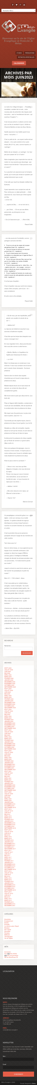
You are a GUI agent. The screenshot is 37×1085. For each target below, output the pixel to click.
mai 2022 (7, 756)
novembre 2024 (9, 704)
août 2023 (7, 730)
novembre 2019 (9, 804)
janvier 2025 (8, 701)
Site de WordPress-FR (11, 957)
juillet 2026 (8, 670)
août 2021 (7, 771)
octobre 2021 (9, 768)
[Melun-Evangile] (18, 35)
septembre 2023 (10, 728)
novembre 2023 (9, 725)
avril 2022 (7, 757)
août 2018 (7, 830)
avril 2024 (7, 716)
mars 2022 (8, 759)
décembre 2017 (9, 843)
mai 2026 (7, 673)
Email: (4, 1064)
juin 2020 (7, 795)
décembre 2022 (9, 744)
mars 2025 (8, 697)
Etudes (19, 53)
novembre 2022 (9, 745)
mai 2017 (7, 856)
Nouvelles (7, 931)
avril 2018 (7, 837)
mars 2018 (8, 838)
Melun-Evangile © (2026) (8, 1082)
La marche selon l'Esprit (11, 926)
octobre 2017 (9, 847)
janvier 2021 (8, 783)
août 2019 (7, 809)
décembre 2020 (9, 785)
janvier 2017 (8, 862)
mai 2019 (7, 814)
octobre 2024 (9, 706)
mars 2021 (8, 780)
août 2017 (7, 850)
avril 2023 (7, 737)
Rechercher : (7, 646)
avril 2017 (7, 857)
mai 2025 (7, 694)
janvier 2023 (8, 742)
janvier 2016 (8, 883)
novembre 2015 (9, 886)
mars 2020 (8, 800)
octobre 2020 (9, 788)
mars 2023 (8, 738)
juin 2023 (7, 733)
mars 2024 (8, 718)
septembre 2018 (10, 828)
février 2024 (8, 720)
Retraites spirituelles (26, 57)
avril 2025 (7, 695)
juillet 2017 (8, 852)
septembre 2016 (10, 869)
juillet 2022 (8, 752)
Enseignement (8, 921)
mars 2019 (8, 818)
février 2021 (8, 782)
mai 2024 (7, 714)
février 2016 (8, 881)
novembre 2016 (9, 866)
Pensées (7, 933)
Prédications (29, 53)
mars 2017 (8, 859)
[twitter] (16, 5)
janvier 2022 (8, 763)
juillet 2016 (8, 873)
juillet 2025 (8, 690)
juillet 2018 (8, 831)
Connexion (7, 952)
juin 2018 (7, 833)
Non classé (7, 930)
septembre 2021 (10, 769)
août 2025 (7, 689)
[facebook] (12, 5)
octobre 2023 (9, 726)
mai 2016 (7, 876)
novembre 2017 (9, 845)
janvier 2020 (8, 802)
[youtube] (24, 5)
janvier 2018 (8, 842)
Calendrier (19, 63)
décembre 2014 (9, 904)
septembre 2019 (10, 807)
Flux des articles (10, 954)
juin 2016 (7, 874)
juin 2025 (7, 692)
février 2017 (8, 861)
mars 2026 (8, 677)
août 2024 (7, 709)
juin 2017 (7, 854)
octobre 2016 (9, 868)
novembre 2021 (9, 766)
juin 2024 (7, 713)
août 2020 (7, 792)
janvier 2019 (8, 821)
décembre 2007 (9, 905)
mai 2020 (7, 797)
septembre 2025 (10, 687)
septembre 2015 (10, 890)
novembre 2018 (9, 825)
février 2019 (8, 819)
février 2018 (8, 840)
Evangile (6, 924)
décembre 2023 (9, 723)
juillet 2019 (8, 811)
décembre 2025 (9, 682)
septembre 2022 (10, 749)
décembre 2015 (9, 885)
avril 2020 (7, 799)
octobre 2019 (9, 806)
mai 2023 (7, 735)
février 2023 (8, 740)
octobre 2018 (9, 826)
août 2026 (7, 668)
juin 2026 (7, 671)
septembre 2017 (10, 849)
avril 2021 (7, 778)
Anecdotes (7, 919)
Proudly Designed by (28, 1083)
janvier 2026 (8, 680)
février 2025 (8, 699)
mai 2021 (7, 776)
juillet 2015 (8, 893)
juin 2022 (7, 754)
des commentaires (11, 955)
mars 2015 (8, 900)
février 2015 (8, 902)
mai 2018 (7, 835)
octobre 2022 (9, 747)
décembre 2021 (9, 764)
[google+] (20, 5)
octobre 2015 (9, 888)
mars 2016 (8, 880)
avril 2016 (7, 878)
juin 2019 (7, 812)
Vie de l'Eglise (8, 938)
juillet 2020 (8, 794)
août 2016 (7, 871)
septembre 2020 (10, 790)
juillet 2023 (8, 732)
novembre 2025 (9, 683)
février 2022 (8, 761)
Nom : (4, 1056)
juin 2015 (7, 895)
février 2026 (8, 678)
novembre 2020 (9, 787)
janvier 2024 (8, 721)
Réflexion (7, 935)
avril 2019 (7, 816)
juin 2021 (7, 775)
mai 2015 (7, 897)
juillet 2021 (8, 773)
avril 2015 (7, 899)
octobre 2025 (9, 685)
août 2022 (7, 751)
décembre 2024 (9, 702)
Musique (6, 928)
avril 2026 (7, 675)
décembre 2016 (9, 864)
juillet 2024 (8, 711)
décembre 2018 (9, 823)
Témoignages (8, 936)
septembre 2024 (10, 708)
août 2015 (7, 892)
